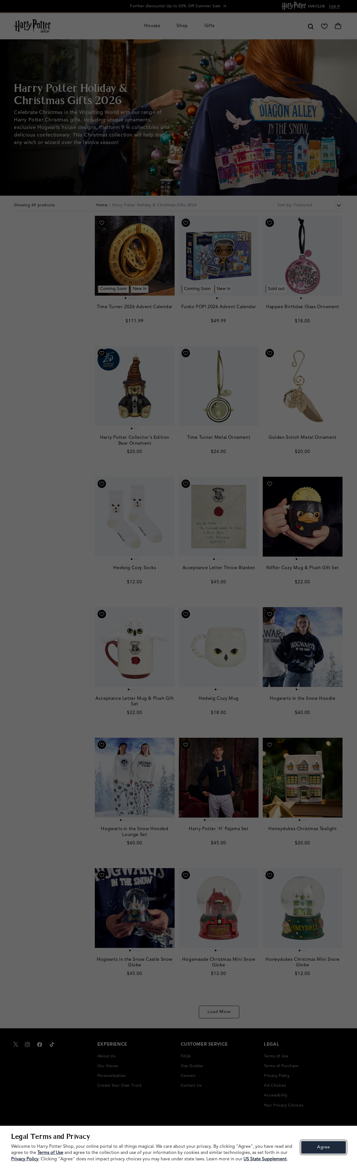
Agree (323, 1147)
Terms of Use (50, 1153)
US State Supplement (265, 1159)
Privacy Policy (24, 1159)
